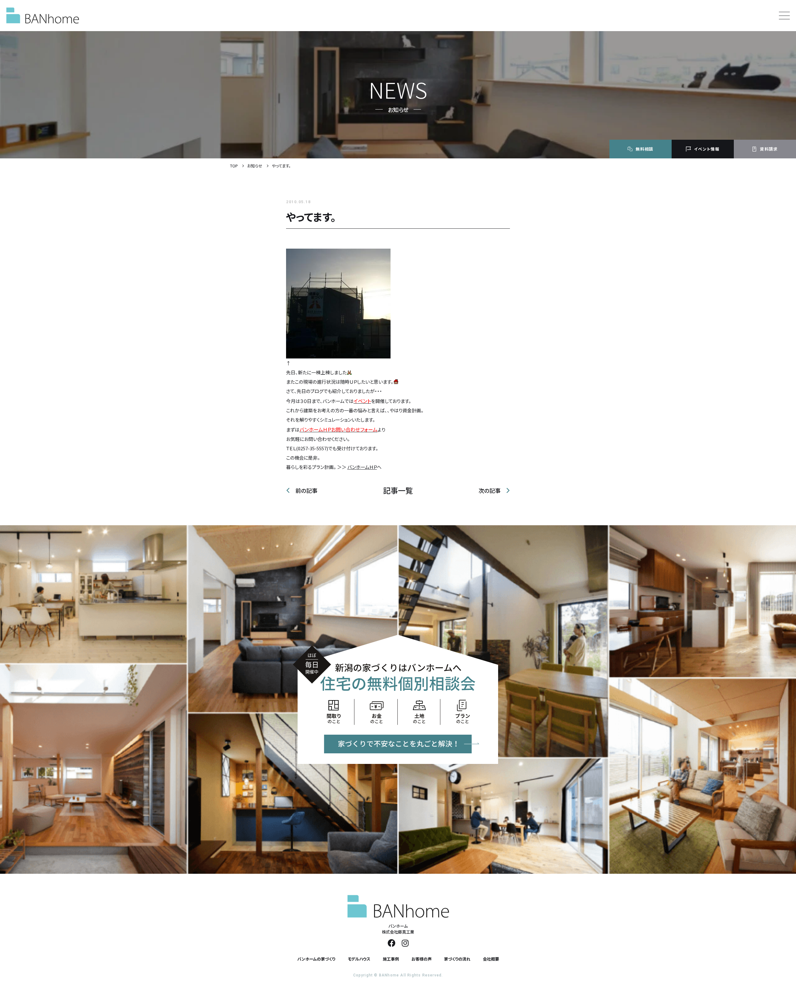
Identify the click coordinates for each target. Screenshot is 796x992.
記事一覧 (398, 490)
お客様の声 (421, 959)
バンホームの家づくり (316, 959)
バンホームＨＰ (362, 467)
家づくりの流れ (457, 959)
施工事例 (391, 959)
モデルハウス (359, 959)
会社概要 (491, 959)
